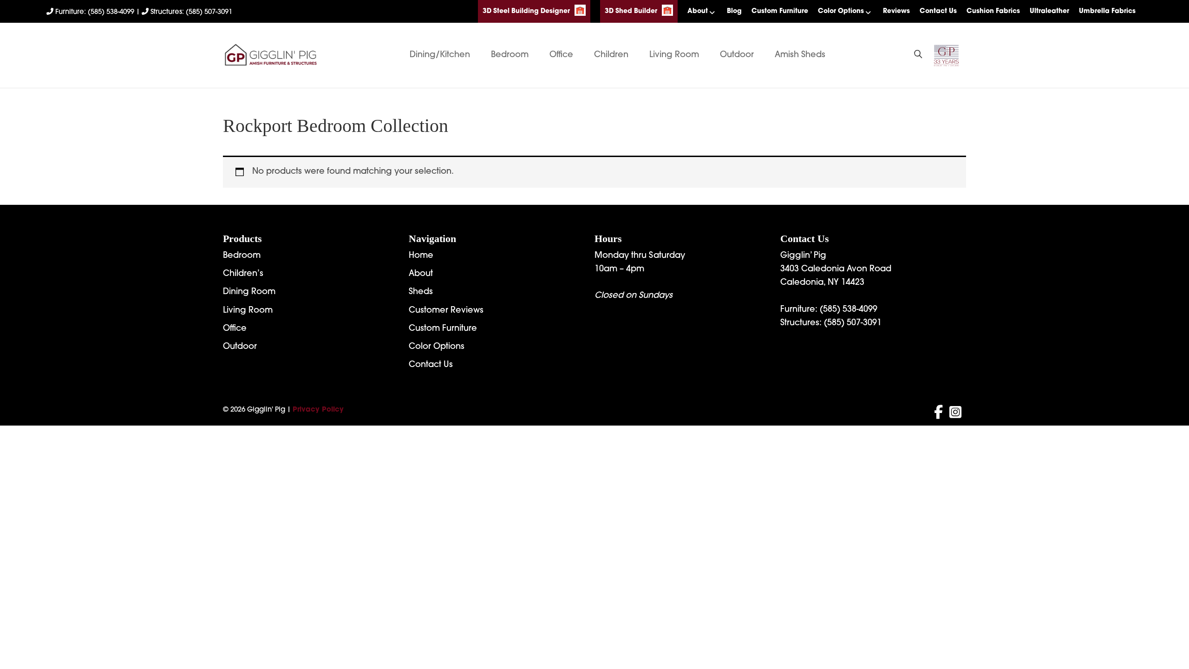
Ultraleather (1049, 11)
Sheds (421, 292)
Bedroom (510, 55)
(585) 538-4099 (848, 310)
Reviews (896, 11)
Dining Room (249, 292)
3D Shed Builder (631, 11)
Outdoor (737, 55)
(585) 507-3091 (853, 323)
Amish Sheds (800, 55)
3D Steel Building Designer (526, 11)
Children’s (243, 274)
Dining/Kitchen (440, 55)
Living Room (674, 55)
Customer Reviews (446, 311)
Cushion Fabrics (993, 11)
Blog (734, 11)
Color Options (841, 11)
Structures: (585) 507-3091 (190, 12)
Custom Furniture (779, 11)
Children (611, 55)
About (697, 11)
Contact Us (938, 11)
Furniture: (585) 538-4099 (94, 12)
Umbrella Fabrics (1107, 11)
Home (421, 256)
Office (561, 55)
